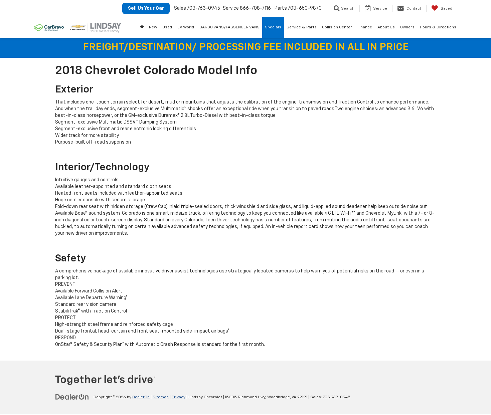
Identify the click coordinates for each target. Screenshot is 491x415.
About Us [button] (386, 27)
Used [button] (167, 27)
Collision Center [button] (337, 27)
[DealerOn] (72, 397)
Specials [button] (273, 27)
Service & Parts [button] (302, 27)
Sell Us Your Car (146, 8)
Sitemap (161, 397)
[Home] (141, 27)
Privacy (178, 397)
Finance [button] (364, 27)
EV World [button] (185, 27)
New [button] (153, 27)
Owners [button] (407, 27)
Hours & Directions (438, 27)
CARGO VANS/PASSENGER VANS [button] (229, 27)
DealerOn (141, 397)
